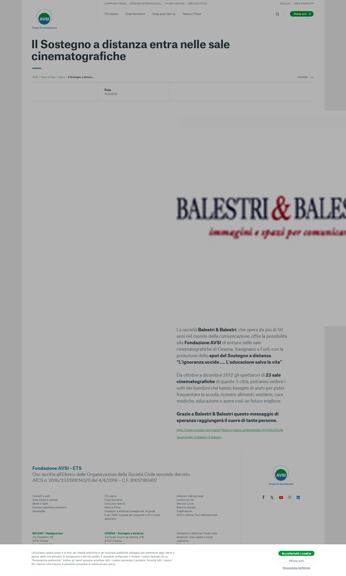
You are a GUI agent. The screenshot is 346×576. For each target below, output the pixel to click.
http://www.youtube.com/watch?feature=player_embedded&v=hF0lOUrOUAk (230, 430)
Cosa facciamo (135, 13)
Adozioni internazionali (145, 3)
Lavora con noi (175, 3)
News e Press (192, 13)
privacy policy (107, 564)
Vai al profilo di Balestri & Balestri (199, 437)
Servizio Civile (197, 3)
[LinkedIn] (298, 498)
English (285, 3)
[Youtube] (281, 498)
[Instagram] (289, 498)
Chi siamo (111, 13)
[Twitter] (272, 498)
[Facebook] (263, 497)
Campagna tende (115, 3)
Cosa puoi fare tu (164, 13)
